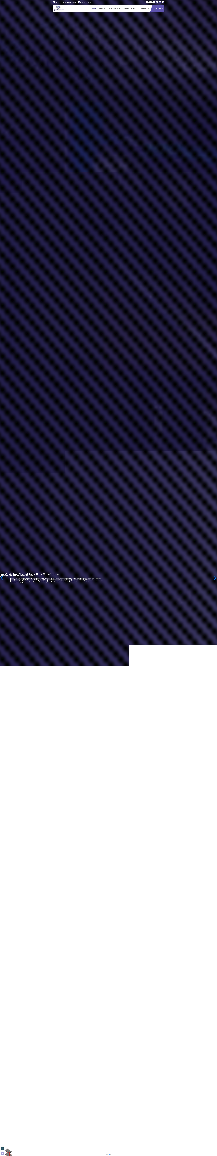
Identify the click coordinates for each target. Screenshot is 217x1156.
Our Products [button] (113, 8)
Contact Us (145, 8)
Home (94, 8)
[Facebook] (147, 2)
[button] (158, 8)
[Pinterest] (163, 2)
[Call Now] (2, 1148)
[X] (150, 2)
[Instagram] (153, 2)
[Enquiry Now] (2, 1153)
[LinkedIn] (157, 2)
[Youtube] (160, 2)
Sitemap (126, 8)
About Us (102, 8)
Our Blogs (135, 8)
